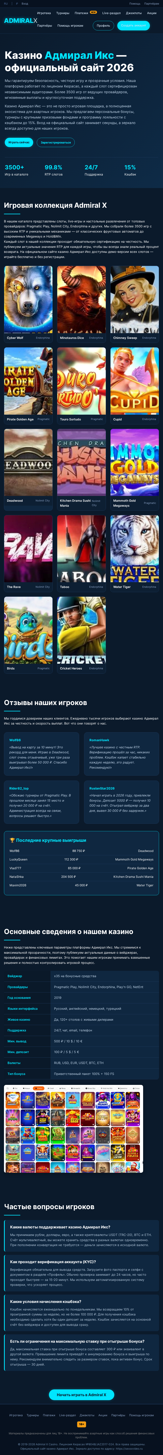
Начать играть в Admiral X (81, 1394)
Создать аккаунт (133, 25)
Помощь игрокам (70, 25)
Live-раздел (111, 13)
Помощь (135, 3)
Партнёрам (151, 3)
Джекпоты (134, 13)
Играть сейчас (19, 142)
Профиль (103, 25)
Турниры (62, 13)
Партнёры (44, 25)
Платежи (85, 13)
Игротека (44, 13)
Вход (25, 3)
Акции (151, 13)
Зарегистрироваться (56, 142)
